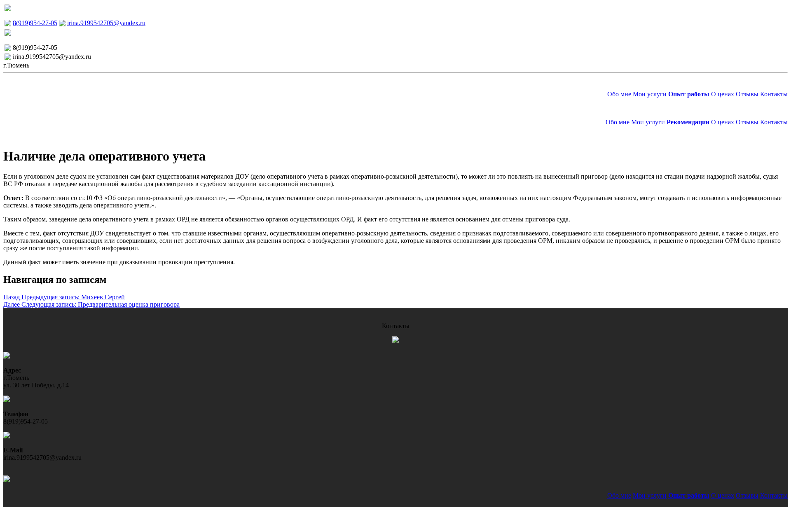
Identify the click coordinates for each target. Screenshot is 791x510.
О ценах (722, 94)
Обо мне (619, 94)
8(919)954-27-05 (35, 22)
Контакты (774, 94)
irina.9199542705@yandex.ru (106, 22)
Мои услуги (650, 94)
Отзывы (747, 94)
